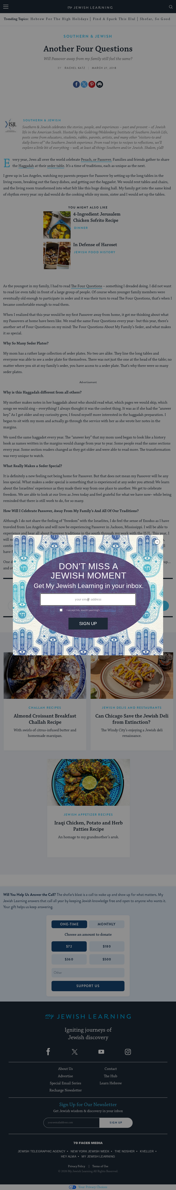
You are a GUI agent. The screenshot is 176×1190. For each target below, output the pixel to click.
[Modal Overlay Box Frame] (88, 595)
